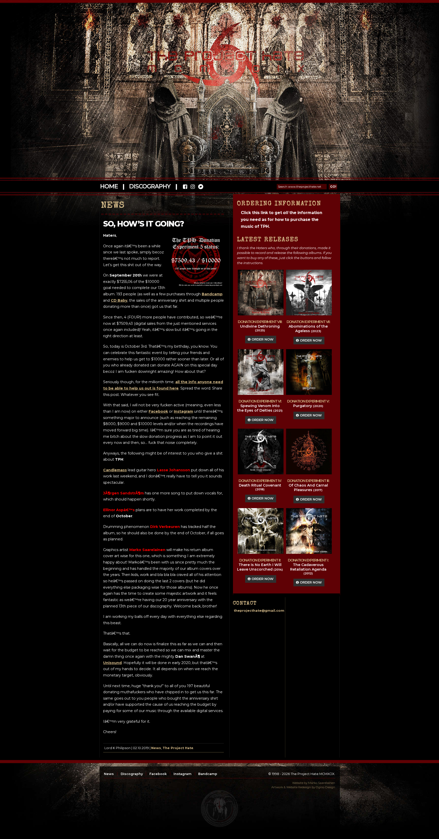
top (219, 808)
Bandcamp (207, 774)
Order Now (262, 339)
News (156, 748)
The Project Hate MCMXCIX (218, 58)
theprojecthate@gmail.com (259, 610)
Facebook (158, 774)
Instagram (183, 774)
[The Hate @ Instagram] (192, 187)
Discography (149, 186)
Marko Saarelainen (321, 783)
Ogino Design (325, 787)
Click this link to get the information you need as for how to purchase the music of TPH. (281, 219)
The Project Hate (178, 748)
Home (109, 186)
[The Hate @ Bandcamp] (200, 187)
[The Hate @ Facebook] (185, 187)
